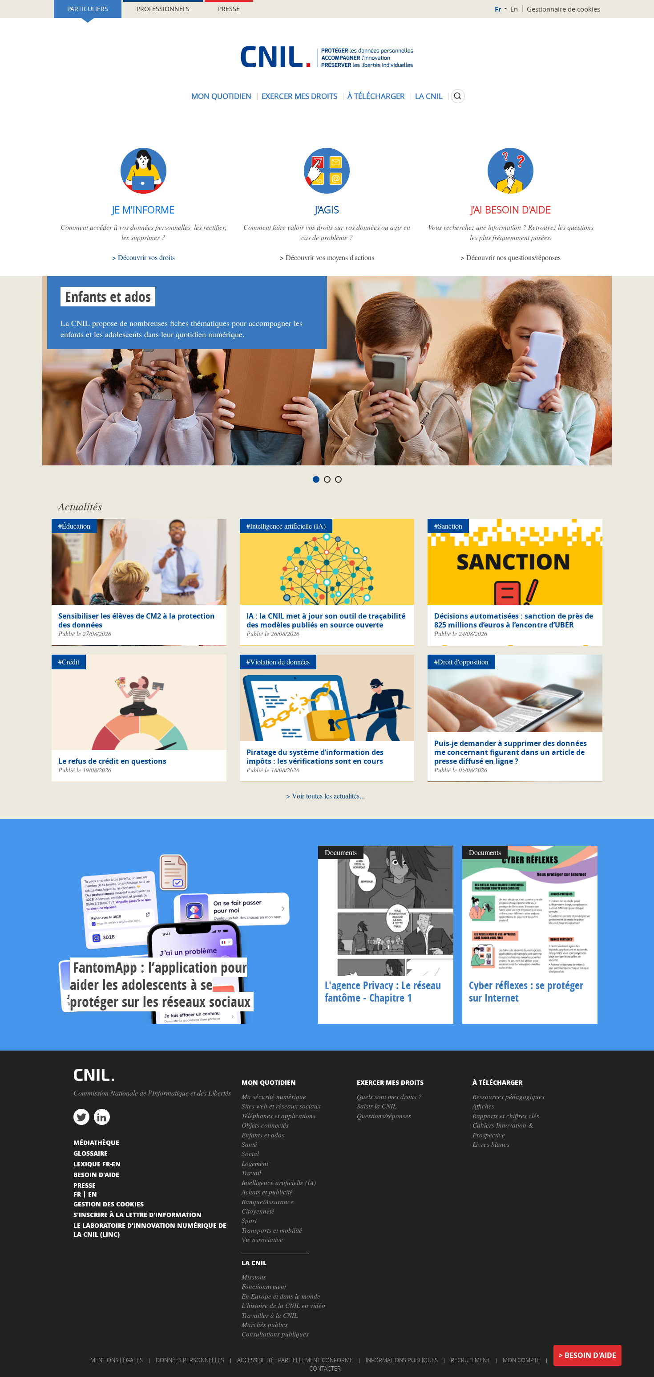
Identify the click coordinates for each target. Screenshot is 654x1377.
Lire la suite (183, 935)
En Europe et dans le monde (281, 1295)
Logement (255, 1163)
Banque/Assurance (268, 1201)
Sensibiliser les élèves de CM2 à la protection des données (136, 620)
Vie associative (262, 1239)
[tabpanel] (327, 370)
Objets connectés (265, 1124)
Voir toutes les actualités (325, 795)
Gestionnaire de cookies (563, 8)
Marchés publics (265, 1324)
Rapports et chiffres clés (505, 1115)
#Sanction (448, 525)
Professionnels (163, 8)
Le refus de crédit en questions (112, 761)
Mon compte (521, 1360)
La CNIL (429, 96)
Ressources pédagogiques (508, 1096)
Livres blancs (490, 1144)
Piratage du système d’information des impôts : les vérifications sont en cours (315, 756)
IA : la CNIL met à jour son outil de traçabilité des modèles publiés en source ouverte (325, 620)
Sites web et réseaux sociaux (281, 1105)
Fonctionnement (264, 1286)
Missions (254, 1276)
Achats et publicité (267, 1191)
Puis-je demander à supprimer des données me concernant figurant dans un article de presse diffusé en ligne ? (510, 752)
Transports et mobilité (272, 1230)
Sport (249, 1220)
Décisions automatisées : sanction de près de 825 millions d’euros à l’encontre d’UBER (513, 620)
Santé (249, 1144)
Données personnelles (190, 1360)
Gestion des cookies (108, 1203)
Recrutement (470, 1360)
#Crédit (68, 661)
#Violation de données (278, 661)
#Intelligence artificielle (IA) (286, 525)
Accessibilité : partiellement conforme (295, 1360)
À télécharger (376, 96)
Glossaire (90, 1153)
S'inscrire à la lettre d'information (137, 1214)
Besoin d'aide (590, 1355)
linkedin (102, 1117)
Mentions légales (116, 1360)
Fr (498, 9)
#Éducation (74, 525)
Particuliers (87, 8)
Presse (229, 8)
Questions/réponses (384, 1115)
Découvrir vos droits (146, 257)
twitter (81, 1117)
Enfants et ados (108, 296)
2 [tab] (327, 479)
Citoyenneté (258, 1210)
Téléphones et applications (278, 1115)
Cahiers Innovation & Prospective (502, 1129)
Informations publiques (402, 1360)
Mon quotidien (221, 96)
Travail (251, 1172)
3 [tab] (338, 479)
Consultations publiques (275, 1333)
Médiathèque (96, 1142)
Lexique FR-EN (97, 1163)
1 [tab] (316, 479)
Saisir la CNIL (376, 1105)
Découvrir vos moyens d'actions (330, 257)
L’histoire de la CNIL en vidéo (283, 1305)
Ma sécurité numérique (274, 1096)
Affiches (483, 1105)
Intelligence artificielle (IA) (279, 1182)
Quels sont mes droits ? (389, 1096)
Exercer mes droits (299, 96)
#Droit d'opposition (461, 661)
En (514, 8)
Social (250, 1153)
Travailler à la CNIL (270, 1315)
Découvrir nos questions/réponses (513, 257)
